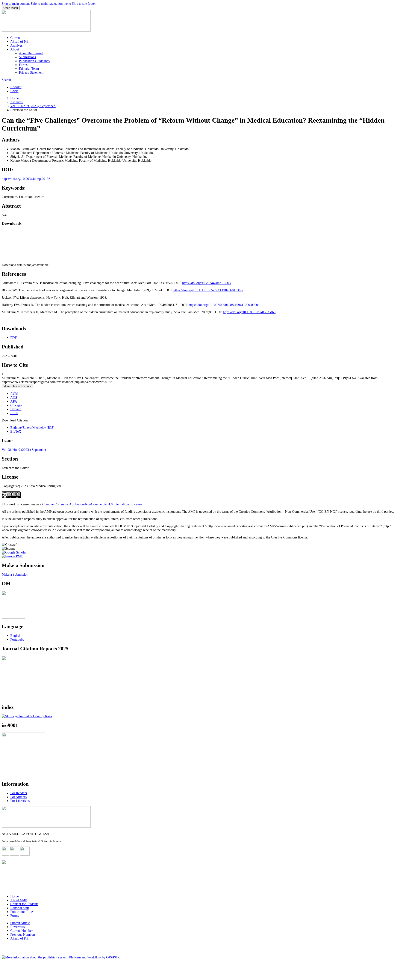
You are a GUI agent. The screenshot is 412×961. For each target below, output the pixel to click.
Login (14, 91)
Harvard (15, 409)
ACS (13, 397)
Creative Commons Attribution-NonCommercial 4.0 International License (92, 504)
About (14, 49)
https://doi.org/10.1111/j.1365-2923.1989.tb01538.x (208, 290)
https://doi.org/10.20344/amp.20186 (26, 179)
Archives (16, 45)
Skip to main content (16, 3)
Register (15, 87)
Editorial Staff (19, 908)
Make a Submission (15, 574)
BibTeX (15, 431)
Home (15, 98)
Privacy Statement (31, 72)
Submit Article (20, 923)
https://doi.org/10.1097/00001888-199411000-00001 (224, 305)
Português (17, 639)
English (15, 635)
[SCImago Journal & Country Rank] (27, 716)
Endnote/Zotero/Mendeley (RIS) (32, 427)
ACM (14, 393)
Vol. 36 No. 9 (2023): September (33, 106)
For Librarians (20, 801)
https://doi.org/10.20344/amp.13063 (206, 283)
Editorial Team (29, 68)
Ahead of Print (20, 41)
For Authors (18, 797)
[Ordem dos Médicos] (13, 617)
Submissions (27, 57)
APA (13, 401)
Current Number (21, 930)
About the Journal (31, 53)
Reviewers (17, 927)
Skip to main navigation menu (50, 3)
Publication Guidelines (34, 61)
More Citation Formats (17, 386)
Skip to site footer (84, 3)
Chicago (16, 405)
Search (6, 80)
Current (15, 38)
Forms (23, 65)
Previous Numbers (22, 934)
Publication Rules (22, 912)
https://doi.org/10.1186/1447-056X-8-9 (249, 312)
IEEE (14, 413)
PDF (13, 337)
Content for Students (24, 904)
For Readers (18, 793)
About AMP (18, 900)
